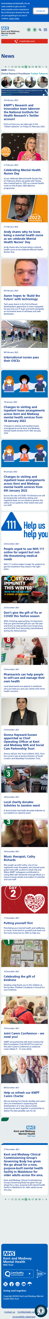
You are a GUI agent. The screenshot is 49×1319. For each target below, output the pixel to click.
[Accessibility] (35, 29)
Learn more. (14, 18)
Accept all (40, 10)
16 (29, 66)
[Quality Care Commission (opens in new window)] (18, 1273)
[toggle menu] (45, 30)
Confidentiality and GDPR (30, 1312)
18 (36, 66)
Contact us (9, 1312)
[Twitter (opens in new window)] (5, 1284)
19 (39, 66)
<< (5, 66)
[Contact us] (29, 29)
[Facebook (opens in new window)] (11, 1284)
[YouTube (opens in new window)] (30, 1284)
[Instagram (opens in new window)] (17, 1284)
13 (19, 66)
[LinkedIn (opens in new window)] (23, 1284)
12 (15, 66)
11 (12, 66)
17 (32, 66)
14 (22, 66)
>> (46, 66)
